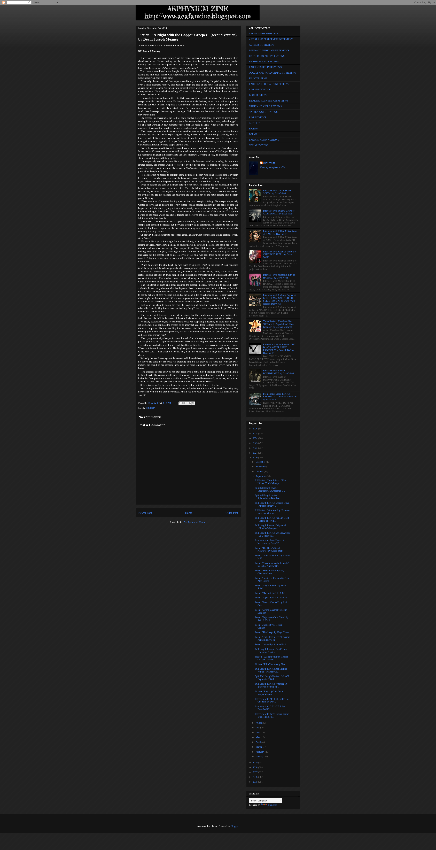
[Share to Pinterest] (193, 403)
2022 (255, 448)
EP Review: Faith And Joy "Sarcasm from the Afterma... (272, 512)
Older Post (231, 512)
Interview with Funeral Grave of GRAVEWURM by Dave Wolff (278, 212)
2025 (255, 433)
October (260, 471)
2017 (255, 772)
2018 (255, 767)
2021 (255, 453)
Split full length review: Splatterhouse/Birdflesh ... (269, 497)
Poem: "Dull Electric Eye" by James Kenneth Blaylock (272, 638)
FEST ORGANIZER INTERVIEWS (267, 56)
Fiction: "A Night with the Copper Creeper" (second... (271, 658)
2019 (255, 762)
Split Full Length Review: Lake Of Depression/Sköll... (272, 678)
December (261, 462)
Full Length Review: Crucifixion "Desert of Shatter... (271, 650)
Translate (272, 805)
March (259, 747)
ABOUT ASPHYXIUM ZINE (263, 33)
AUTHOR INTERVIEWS (261, 45)
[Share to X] (186, 403)
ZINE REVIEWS (257, 117)
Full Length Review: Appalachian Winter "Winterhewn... (271, 670)
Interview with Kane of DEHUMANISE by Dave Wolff (278, 372)
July (258, 727)
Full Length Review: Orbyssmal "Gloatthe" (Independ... (270, 527)
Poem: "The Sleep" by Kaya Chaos (272, 632)
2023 (255, 443)
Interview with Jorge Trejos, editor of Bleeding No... (272, 715)
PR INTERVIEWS (258, 78)
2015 (255, 782)
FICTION (150, 408)
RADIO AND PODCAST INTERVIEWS (269, 84)
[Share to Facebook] (190, 403)
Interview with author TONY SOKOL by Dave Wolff (277, 192)
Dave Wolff (269, 162)
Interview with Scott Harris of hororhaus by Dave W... (269, 542)
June (258, 732)
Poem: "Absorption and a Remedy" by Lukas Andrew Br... (272, 564)
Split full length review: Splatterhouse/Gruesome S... (270, 489)
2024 (255, 438)
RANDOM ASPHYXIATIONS (264, 140)
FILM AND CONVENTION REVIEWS (268, 100)
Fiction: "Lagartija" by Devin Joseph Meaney (269, 693)
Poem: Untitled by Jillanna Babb (270, 644)
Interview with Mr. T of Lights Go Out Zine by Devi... (272, 700)
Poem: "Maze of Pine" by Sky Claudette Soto (269, 572)
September (261, 476)
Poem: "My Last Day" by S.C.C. (271, 593)
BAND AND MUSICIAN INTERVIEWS (269, 50)
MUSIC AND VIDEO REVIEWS (265, 106)
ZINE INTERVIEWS (259, 89)
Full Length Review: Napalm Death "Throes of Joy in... (272, 519)
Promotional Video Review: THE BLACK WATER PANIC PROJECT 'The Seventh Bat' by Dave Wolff (279, 348)
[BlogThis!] (183, 403)
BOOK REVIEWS (258, 95)
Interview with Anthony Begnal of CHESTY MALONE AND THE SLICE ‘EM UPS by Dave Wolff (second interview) (279, 299)
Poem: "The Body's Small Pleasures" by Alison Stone (269, 549)
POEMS (253, 134)
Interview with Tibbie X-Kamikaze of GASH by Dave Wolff (280, 232)
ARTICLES (254, 123)
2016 (255, 777)
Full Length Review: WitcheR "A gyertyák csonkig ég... (271, 685)
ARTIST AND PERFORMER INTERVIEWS (271, 39)
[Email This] (180, 403)
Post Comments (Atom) (194, 522)
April (258, 742)
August (259, 723)
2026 (255, 428)
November (261, 466)
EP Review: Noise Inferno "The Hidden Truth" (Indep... (270, 482)
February (260, 752)
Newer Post (145, 512)
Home (188, 512)
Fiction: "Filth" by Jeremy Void (270, 664)
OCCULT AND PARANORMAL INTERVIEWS (272, 73)
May (258, 737)
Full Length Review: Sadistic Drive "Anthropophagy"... (272, 504)
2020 (255, 457)
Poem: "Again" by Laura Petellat (271, 597)
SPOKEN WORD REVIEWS (263, 112)
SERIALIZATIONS (258, 145)
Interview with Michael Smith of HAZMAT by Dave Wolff (279, 276)
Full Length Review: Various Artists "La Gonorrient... (272, 534)
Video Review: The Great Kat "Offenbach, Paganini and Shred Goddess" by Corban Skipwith (278, 324)
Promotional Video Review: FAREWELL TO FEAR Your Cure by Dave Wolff (280, 397)
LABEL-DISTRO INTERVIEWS (265, 67)
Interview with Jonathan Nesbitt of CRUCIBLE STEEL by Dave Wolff (280, 254)
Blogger (234, 826)
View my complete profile (272, 167)
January (260, 756)
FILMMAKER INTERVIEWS (264, 61)
